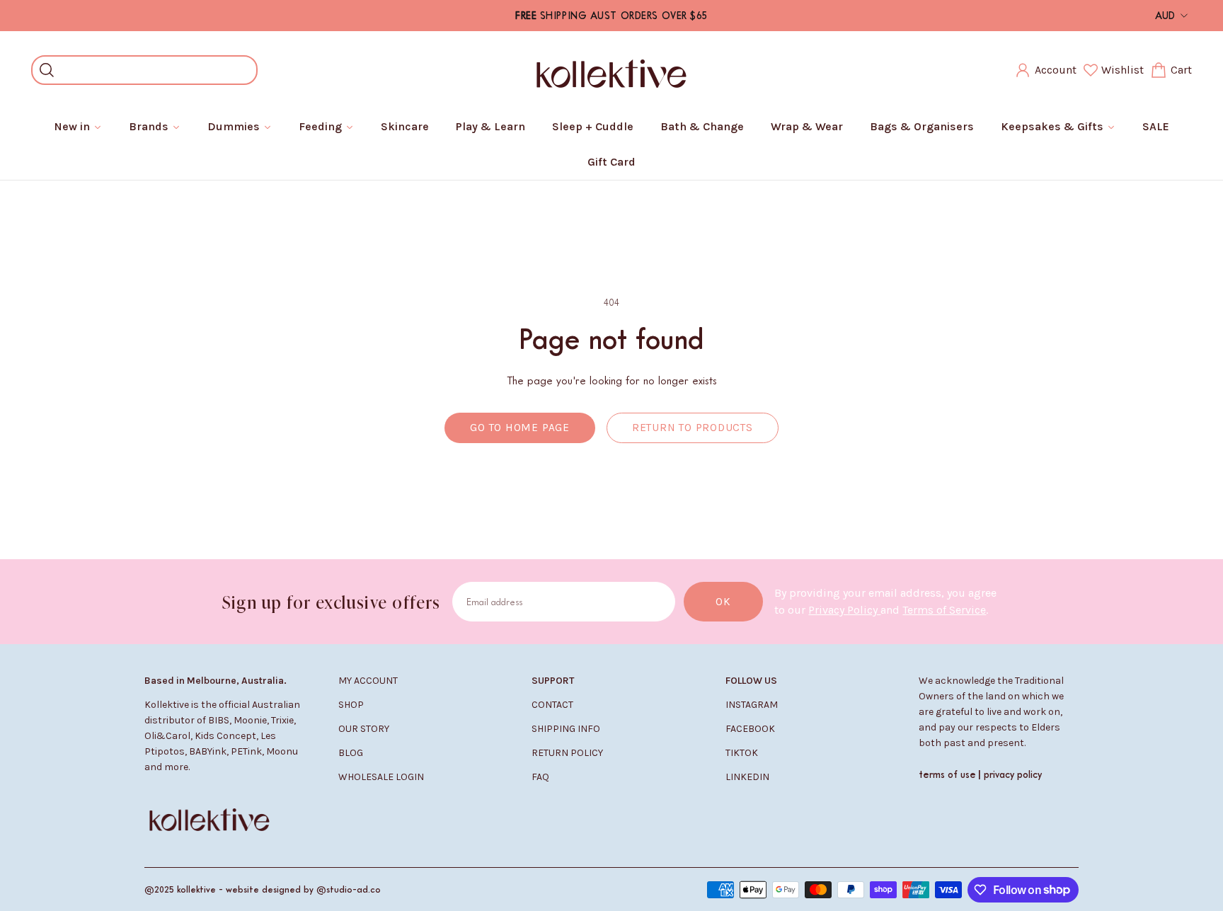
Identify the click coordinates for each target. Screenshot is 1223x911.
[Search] (46, 70)
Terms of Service (944, 610)
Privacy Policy (844, 610)
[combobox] (155, 70)
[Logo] (611, 70)
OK (723, 601)
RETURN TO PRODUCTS (692, 427)
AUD (1165, 15)
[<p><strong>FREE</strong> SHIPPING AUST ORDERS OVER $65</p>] (611, 15)
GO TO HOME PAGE (520, 427)
